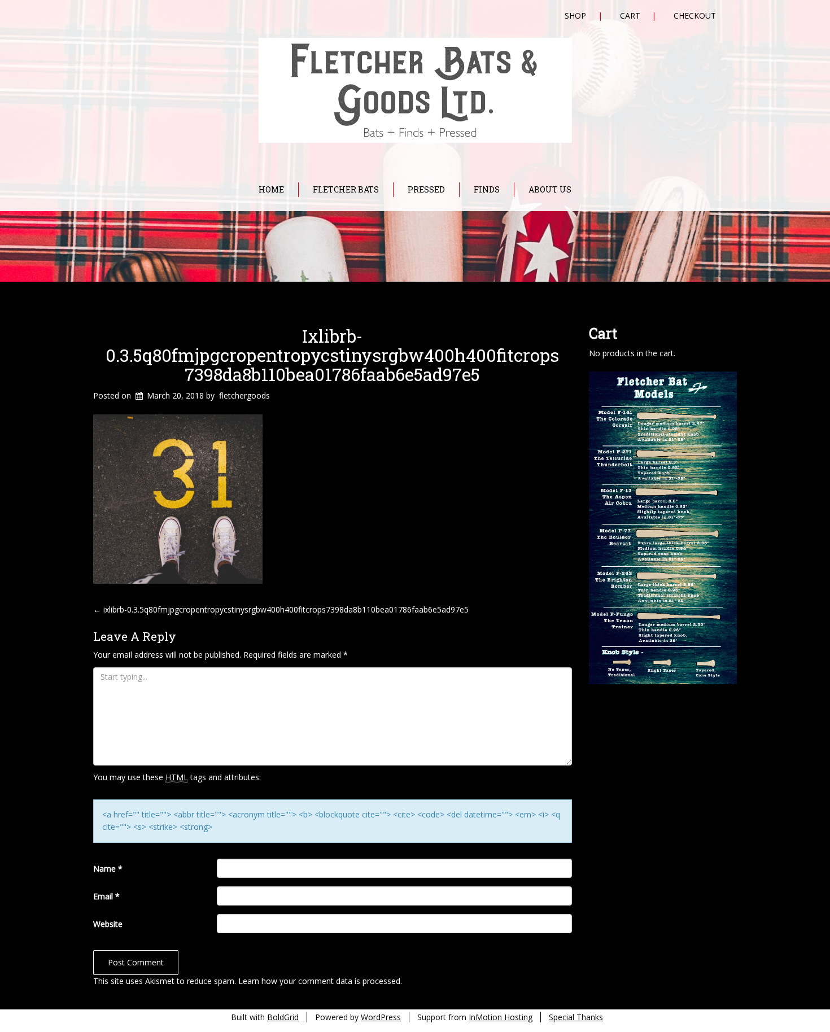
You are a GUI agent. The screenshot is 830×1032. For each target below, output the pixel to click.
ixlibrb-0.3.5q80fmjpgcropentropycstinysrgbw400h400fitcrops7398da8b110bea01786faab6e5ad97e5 (332, 355)
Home (271, 189)
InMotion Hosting (500, 1017)
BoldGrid (283, 1017)
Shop (575, 15)
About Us (549, 189)
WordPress (381, 1017)
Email (106, 896)
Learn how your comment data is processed (319, 981)
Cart (630, 15)
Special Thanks (576, 1017)
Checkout (695, 15)
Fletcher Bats (346, 189)
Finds (487, 189)
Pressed (426, 189)
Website (108, 924)
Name (108, 868)
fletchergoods (244, 395)
